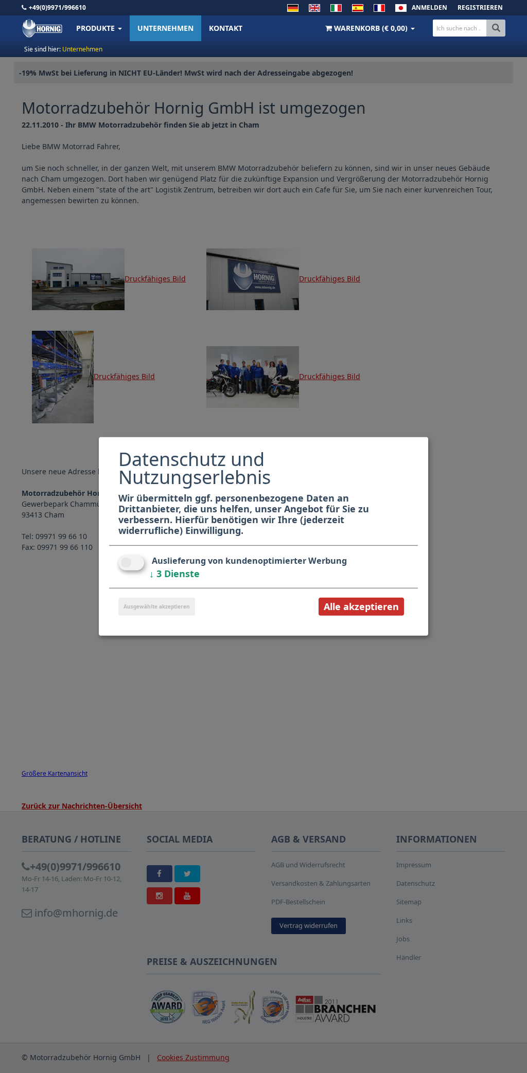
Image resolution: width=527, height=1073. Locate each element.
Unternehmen (165, 28)
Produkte (96, 28)
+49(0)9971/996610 (57, 7)
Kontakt (225, 28)
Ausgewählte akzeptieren (157, 606)
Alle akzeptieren (361, 606)
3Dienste (174, 573)
